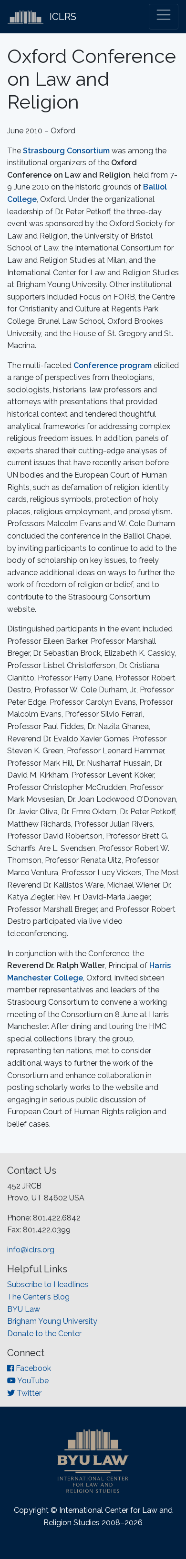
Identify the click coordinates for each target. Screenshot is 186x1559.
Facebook (32, 1368)
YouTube (32, 1380)
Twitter (28, 1393)
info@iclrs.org (30, 1249)
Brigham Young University (52, 1321)
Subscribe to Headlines (47, 1284)
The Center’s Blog (38, 1296)
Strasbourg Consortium (66, 150)
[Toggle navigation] (163, 17)
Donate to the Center (44, 1333)
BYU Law (23, 1309)
